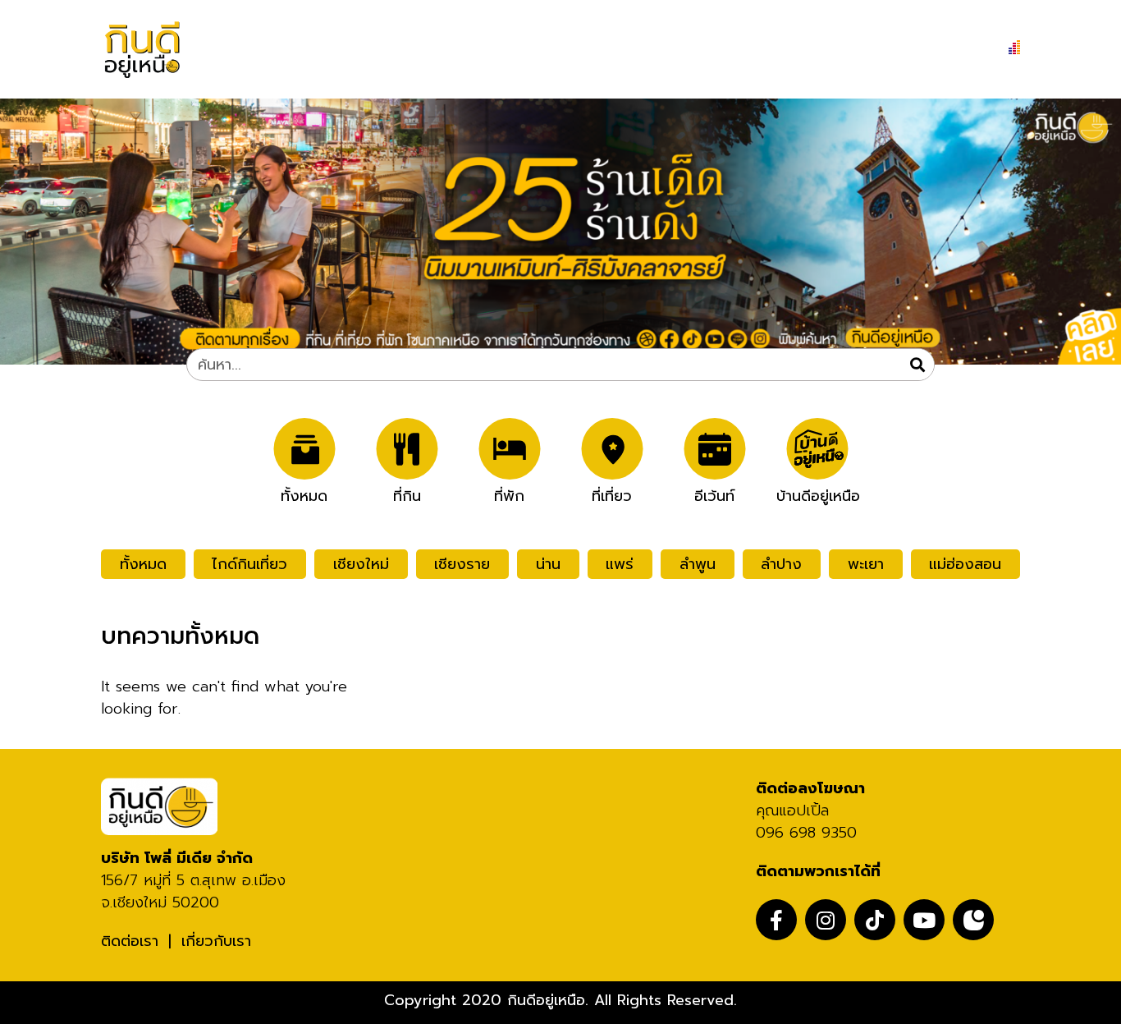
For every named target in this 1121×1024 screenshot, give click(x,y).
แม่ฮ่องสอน (965, 564)
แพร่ (620, 564)
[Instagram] (825, 919)
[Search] (917, 364)
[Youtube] (924, 919)
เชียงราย (462, 564)
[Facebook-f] (776, 919)
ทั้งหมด (304, 494)
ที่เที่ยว (612, 494)
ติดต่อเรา (129, 941)
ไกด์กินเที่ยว (249, 564)
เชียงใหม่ (361, 564)
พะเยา (866, 564)
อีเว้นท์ (714, 494)
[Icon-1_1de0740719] (973, 919)
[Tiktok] (874, 919)
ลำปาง (781, 564)
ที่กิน (407, 494)
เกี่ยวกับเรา (216, 941)
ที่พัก (509, 494)
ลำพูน (697, 564)
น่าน (548, 564)
